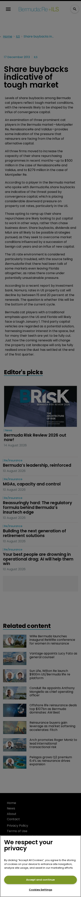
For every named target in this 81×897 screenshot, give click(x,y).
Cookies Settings (40, 890)
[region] (40, 866)
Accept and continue (40, 880)
